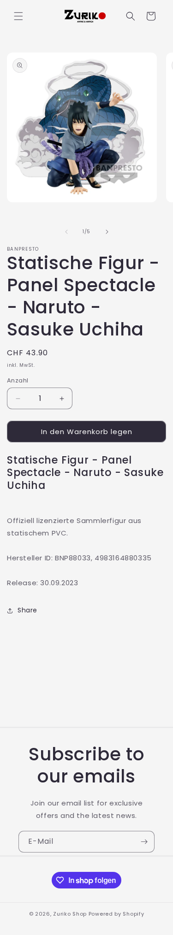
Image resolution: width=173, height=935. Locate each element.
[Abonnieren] (144, 842)
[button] (18, 16)
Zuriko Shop (70, 913)
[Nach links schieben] (66, 232)
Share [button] (27, 610)
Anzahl (17, 380)
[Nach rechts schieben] (107, 232)
